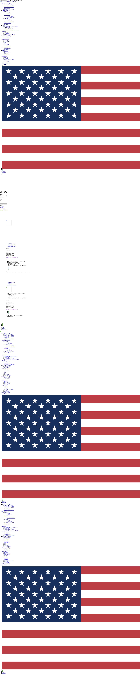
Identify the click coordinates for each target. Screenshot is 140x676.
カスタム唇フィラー (8, 357)
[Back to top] (0, 675)
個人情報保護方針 (11, 243)
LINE (3, 327)
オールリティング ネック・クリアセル (11, 359)
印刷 (1, 205)
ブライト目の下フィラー (9, 358)
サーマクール (7, 344)
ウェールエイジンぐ (6, 376)
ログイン (4, 501)
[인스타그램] (8, 270)
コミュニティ (4, 385)
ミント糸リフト (7, 363)
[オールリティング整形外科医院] (0, 331)
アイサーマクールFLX (11, 518)
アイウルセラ (9, 343)
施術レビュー (4, 380)
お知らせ (6, 386)
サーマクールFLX (10, 345)
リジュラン (6, 369)
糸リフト (4, 360)
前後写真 (6, 381)
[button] (12, 257)
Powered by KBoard (3, 209)
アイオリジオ (9, 350)
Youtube (3, 328)
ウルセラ (6, 341)
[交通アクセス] (2, 325)
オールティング (7, 366)
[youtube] (8, 312)
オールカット (7, 367)
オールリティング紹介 (6, 333)
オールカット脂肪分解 (6, 365)
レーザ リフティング (6, 340)
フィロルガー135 (7, 375)
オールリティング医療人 (9, 336)
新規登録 (4, 502)
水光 (5, 372)
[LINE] (2, 323)
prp (5, 373)
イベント (6, 390)
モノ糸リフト (7, 361)
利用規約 (10, 245)
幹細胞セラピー (7, 377)
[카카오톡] (8, 267)
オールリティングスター (9, 389)
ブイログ (6, 384)
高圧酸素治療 (7, 378)
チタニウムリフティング (9, 351)
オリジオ (6, 348)
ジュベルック (7, 371)
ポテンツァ (6, 353)
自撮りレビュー (7, 382)
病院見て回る (7, 337)
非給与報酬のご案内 (12, 246)
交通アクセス (4, 329)
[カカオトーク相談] (8, 311)
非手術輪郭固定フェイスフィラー (11, 356)
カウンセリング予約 (6, 392)
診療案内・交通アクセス (9, 510)
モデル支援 (6, 391)
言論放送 (6, 388)
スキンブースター (5, 368)
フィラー (4, 526)
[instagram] (8, 313)
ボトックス (6, 374)
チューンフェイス (7, 352)
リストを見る (2, 208)
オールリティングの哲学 (9, 335)
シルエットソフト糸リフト (9, 364)
